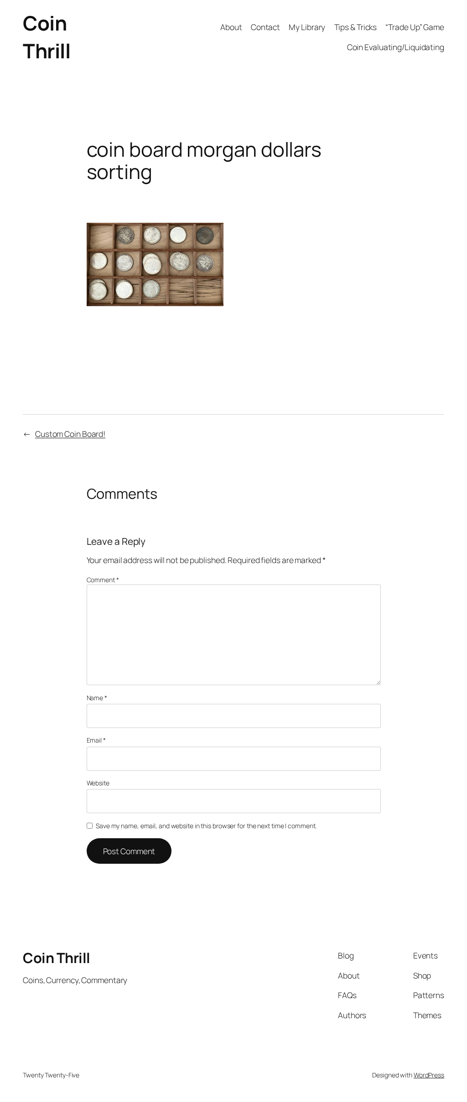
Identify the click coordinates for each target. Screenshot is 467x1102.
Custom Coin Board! (70, 433)
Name (97, 697)
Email (96, 740)
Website (98, 783)
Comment (103, 579)
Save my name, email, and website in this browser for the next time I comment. (206, 825)
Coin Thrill (46, 36)
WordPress (429, 1075)
